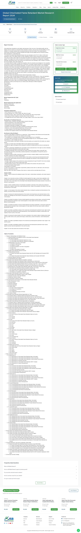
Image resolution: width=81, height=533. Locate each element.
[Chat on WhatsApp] (78, 530)
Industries (35, 7)
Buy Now (72, 68)
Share (21, 19)
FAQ (24, 522)
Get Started (65, 2)
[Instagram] (8, 523)
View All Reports (73, 490)
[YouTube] (10, 523)
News (44, 7)
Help (55, 2)
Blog (40, 7)
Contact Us (62, 7)
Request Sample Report (10, 19)
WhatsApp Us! (67, 90)
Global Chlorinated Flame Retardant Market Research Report (25, 24)
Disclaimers (51, 520)
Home (17, 7)
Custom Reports (39, 520)
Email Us (66, 84)
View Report (15, 509)
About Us (23, 7)
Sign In (59, 2)
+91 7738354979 (66, 87)
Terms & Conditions (52, 524)
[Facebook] (4, 523)
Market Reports (39, 518)
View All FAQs (40, 482)
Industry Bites (55, 7)
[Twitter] (6, 523)
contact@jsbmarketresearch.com (69, 518)
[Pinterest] (12, 523)
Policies (50, 522)
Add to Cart (61, 68)
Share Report (59, 102)
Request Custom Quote (66, 72)
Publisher (29, 7)
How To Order (51, 518)
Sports (49, 7)
